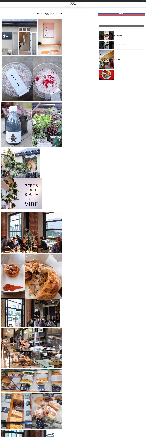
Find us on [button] (120, 13)
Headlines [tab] (121, 29)
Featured (72, 6)
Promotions (76, 6)
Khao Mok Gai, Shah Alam (118, 35)
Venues (65, 6)
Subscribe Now (121, 25)
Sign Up (144, 0)
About (80, 6)
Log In (141, 0)
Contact (83, 6)
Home (62, 6)
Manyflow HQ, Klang (117, 59)
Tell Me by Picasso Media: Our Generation (120, 44)
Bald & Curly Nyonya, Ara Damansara (119, 74)
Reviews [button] (68, 6)
